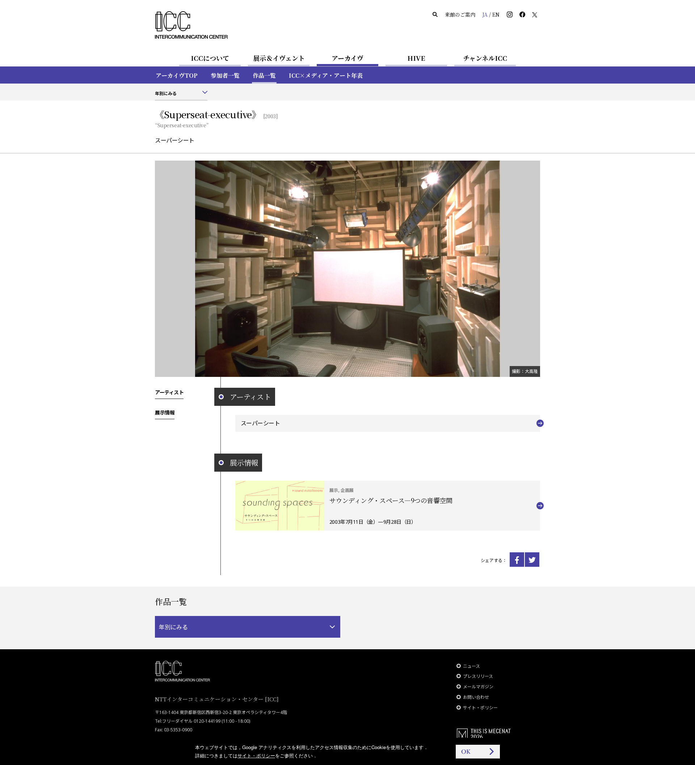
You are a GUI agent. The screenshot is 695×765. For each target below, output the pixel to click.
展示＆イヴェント (279, 58)
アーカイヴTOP (177, 75)
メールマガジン (478, 687)
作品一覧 (264, 75)
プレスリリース (478, 676)
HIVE (416, 58)
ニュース (471, 666)
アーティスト (169, 392)
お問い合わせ (476, 697)
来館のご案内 (460, 14)
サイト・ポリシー (480, 708)
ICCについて (210, 58)
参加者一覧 (225, 75)
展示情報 (164, 412)
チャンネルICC (485, 58)
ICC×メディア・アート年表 (326, 75)
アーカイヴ (347, 58)
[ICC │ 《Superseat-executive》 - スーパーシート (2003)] (517, 559)
